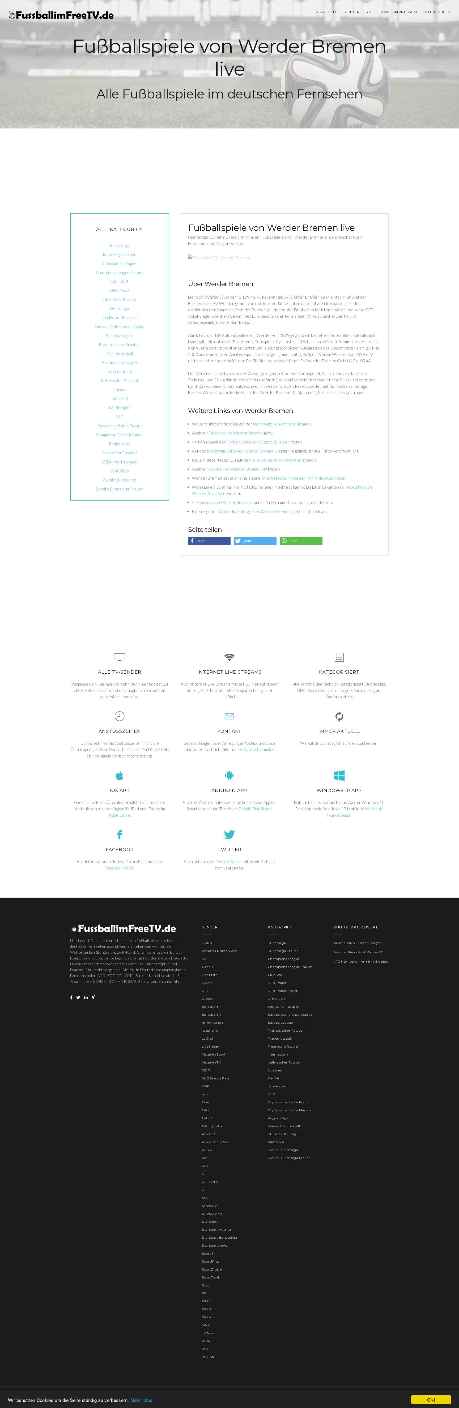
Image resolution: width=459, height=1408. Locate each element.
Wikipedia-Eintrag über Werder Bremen (255, 511)
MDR (206, 1070)
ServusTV (209, 1206)
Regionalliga (120, 443)
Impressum (405, 12)
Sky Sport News (215, 1245)
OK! (431, 1399)
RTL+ (206, 1190)
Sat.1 (205, 1198)
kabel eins (210, 1030)
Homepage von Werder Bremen (282, 423)
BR (204, 959)
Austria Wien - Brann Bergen (358, 943)
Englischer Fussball (120, 317)
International (120, 371)
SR (204, 1293)
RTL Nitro (210, 1182)
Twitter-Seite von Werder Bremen (258, 442)
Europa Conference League (120, 326)
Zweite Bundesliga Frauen (119, 488)
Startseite (327, 12)
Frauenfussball (120, 353)
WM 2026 (119, 470)
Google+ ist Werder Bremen (235, 469)
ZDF (205, 1349)
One (205, 1102)
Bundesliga (120, 245)
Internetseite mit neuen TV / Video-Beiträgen (303, 478)
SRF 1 (206, 1301)
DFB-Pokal (119, 290)
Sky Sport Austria (216, 1230)
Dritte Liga (119, 308)
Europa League (119, 335)
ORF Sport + (212, 1126)
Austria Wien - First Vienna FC (358, 952)
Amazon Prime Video (219, 951)
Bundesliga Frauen (120, 254)
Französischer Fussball (119, 344)
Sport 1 (207, 1253)
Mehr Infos (141, 1400)
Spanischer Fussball (119, 452)
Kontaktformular (259, 749)
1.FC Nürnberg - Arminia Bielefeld (361, 961)
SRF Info (209, 1317)
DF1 (205, 991)
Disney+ (208, 999)
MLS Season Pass (216, 1078)
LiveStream (211, 1046)
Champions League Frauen (120, 272)
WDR (206, 1341)
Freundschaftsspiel (119, 362)
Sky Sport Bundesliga (219, 1237)
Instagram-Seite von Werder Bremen (241, 451)
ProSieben (210, 1134)
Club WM (119, 281)
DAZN (207, 983)
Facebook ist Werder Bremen (236, 432)
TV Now (208, 1333)
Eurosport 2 (211, 1015)
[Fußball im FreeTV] (61, 15)
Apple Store (119, 815)
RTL (205, 1174)
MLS (120, 416)
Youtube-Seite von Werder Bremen (283, 460)
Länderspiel (119, 407)
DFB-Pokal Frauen (119, 299)
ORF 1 (206, 1110)
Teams (382, 12)
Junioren (120, 389)
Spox (206, 1285)
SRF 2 (206, 1309)
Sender (352, 12)
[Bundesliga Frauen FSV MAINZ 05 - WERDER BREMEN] (234, 258)
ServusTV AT (212, 1214)
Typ (368, 12)
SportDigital (212, 1269)
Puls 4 (207, 1150)
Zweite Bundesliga (120, 479)
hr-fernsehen (212, 1022)
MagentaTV (211, 1062)
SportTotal (210, 1277)
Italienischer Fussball (120, 380)
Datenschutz (436, 12)
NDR (206, 1086)
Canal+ (208, 967)
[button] (209, 541)
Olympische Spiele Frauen (120, 425)
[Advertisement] (229, 165)
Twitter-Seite (228, 861)
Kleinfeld (120, 398)
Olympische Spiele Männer (119, 434)
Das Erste (209, 975)
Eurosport (210, 1007)
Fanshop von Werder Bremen (224, 502)
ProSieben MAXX (216, 1142)
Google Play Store (254, 808)
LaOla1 (207, 1038)
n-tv (205, 1094)
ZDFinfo (208, 1357)
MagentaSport (214, 1054)
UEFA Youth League (119, 461)
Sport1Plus (210, 1261)
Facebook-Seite (119, 868)
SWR (206, 1325)
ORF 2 (207, 1118)
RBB (205, 1166)
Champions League (120, 263)
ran (204, 1158)
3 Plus (207, 943)
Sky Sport (210, 1222)
